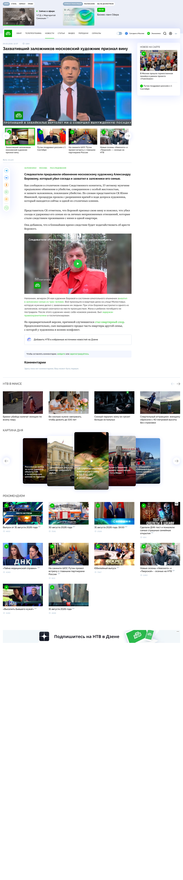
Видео (71, 33)
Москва (43, 168)
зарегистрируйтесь (79, 354)
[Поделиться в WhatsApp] (6, 192)
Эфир (19, 33)
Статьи (61, 33)
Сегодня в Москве (136, 33)
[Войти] (170, 33)
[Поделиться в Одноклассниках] (6, 185)
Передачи (83, 33)
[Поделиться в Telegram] (6, 170)
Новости (49, 33)
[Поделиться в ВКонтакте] (6, 178)
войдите (61, 354)
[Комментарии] (6, 208)
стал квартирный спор (109, 322)
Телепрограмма (33, 33)
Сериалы (96, 33)
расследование (58, 168)
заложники (30, 168)
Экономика (156, 33)
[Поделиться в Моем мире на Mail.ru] (6, 199)
